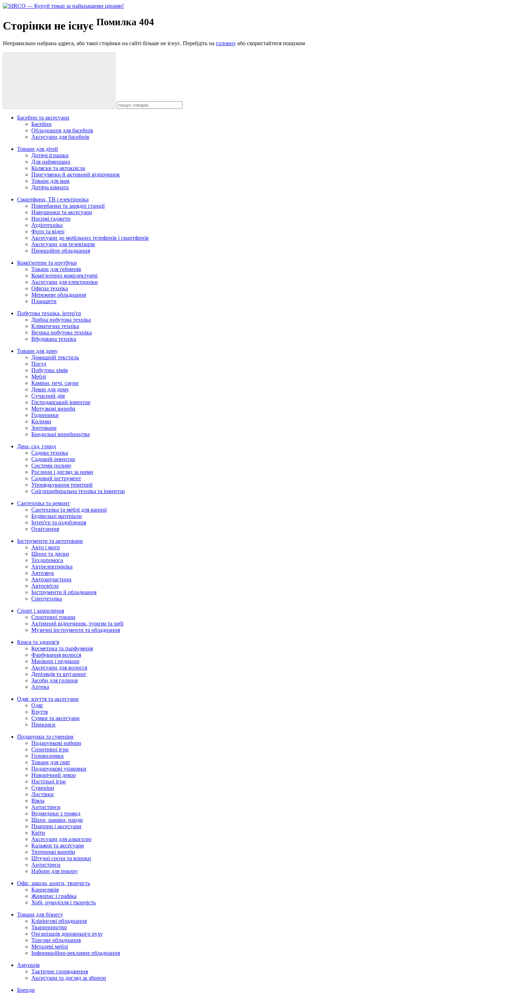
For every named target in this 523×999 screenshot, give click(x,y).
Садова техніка (49, 453)
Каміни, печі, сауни (55, 383)
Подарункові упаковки (58, 769)
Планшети (44, 301)
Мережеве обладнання (58, 295)
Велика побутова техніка (61, 332)
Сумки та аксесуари (55, 718)
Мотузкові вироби (53, 409)
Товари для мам (50, 181)
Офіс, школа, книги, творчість (53, 883)
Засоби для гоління (54, 680)
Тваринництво (49, 927)
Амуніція (28, 965)
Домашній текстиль (55, 357)
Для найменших (50, 162)
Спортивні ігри (50, 749)
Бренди (26, 990)
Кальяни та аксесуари (57, 845)
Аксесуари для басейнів (60, 137)
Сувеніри (42, 788)
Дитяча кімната (50, 187)
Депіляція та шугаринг (58, 674)
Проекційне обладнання (60, 251)
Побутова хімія (49, 370)
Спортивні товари (53, 617)
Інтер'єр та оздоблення (58, 522)
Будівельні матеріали (56, 516)
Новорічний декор (53, 775)
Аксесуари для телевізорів (63, 244)
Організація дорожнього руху (67, 934)
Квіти (38, 833)
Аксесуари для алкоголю (61, 839)
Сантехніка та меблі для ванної (69, 510)
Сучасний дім (48, 396)
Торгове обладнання (56, 940)
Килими (41, 421)
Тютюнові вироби (53, 852)
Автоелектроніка (52, 567)
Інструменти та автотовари (50, 541)
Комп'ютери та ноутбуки (47, 263)
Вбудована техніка (53, 339)
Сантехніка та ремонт (43, 503)
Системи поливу (51, 465)
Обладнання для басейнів (62, 130)
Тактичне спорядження (59, 971)
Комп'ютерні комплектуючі (64, 276)
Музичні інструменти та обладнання (75, 630)
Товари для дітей (37, 149)
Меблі (38, 377)
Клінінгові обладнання (59, 921)
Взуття (39, 712)
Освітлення (45, 529)
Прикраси (43, 725)
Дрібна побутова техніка (61, 320)
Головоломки (47, 756)
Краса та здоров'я (38, 642)
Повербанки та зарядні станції (68, 206)
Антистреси (45, 807)
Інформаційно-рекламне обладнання (75, 953)
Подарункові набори (56, 743)
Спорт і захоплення (40, 611)
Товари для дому (37, 351)
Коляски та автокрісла (58, 168)
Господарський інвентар (60, 402)
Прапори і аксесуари (56, 826)
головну (226, 43)
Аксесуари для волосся (59, 668)
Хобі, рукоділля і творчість (63, 902)
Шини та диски (50, 554)
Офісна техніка (49, 288)
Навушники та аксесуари (61, 212)
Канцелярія (45, 890)
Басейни (41, 124)
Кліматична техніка (55, 326)
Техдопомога (47, 560)
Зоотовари (44, 428)
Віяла (37, 801)
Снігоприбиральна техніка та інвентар (78, 491)
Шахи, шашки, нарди (57, 820)
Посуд (38, 364)
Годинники (45, 415)
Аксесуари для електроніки (64, 282)
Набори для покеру (54, 871)
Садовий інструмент (56, 478)
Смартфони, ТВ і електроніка (53, 199)
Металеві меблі (49, 947)
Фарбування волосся (56, 655)
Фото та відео (47, 231)
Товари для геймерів (56, 269)
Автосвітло (45, 586)
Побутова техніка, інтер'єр (49, 313)
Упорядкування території (62, 485)
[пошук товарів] (59, 80)
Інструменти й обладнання (63, 592)
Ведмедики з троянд (55, 813)
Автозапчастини (51, 579)
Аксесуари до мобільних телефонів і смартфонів (90, 238)
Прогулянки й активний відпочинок (75, 174)
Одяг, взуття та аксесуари (48, 699)
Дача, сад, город (36, 446)
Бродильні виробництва (60, 434)
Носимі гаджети (50, 219)
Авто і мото (45, 547)
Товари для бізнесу (40, 914)
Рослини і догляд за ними (62, 472)
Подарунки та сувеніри (45, 737)
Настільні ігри (48, 781)
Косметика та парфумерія (62, 648)
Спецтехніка (46, 599)
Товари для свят (50, 762)
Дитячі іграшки (50, 155)
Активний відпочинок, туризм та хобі (77, 623)
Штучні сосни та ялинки (61, 858)
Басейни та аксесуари (43, 118)
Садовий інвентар (53, 459)
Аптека (40, 687)
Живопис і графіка (53, 896)
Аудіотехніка (47, 225)
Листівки (42, 794)
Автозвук (42, 573)
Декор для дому (50, 389)
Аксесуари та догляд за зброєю (68, 978)
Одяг (37, 705)
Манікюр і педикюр (55, 661)
